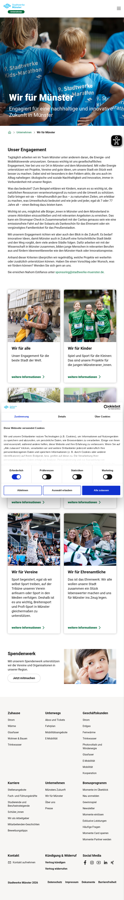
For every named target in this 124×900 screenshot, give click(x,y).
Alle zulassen (101, 490)
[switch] (46, 477)
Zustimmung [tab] (21, 416)
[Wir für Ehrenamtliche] (90, 573)
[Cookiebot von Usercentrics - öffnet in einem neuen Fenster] (106, 407)
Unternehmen (24, 132)
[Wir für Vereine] (34, 573)
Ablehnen (22, 490)
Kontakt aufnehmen (24, 862)
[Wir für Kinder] (90, 336)
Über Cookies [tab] (102, 416)
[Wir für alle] (34, 336)
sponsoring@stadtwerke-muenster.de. (80, 272)
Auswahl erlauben (62, 490)
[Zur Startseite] (14, 6)
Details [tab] (62, 416)
